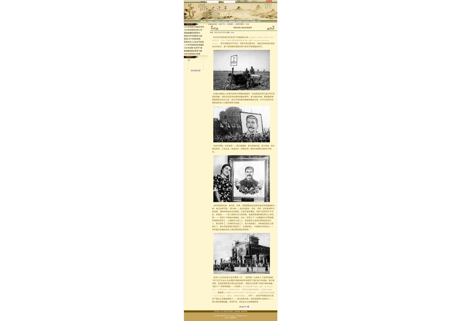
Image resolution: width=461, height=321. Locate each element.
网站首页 (203, 21)
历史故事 (239, 21)
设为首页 (217, 311)
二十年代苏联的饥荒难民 (194, 45)
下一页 (246, 307)
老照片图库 (240, 24)
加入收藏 (224, 311)
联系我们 (231, 311)
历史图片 (253, 21)
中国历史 (211, 21)
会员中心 (255, 1)
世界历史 (218, 21)
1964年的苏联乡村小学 (193, 30)
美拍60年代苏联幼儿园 (193, 36)
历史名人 (225, 21)
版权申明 (244, 311)
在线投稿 (269, 1)
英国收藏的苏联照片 (192, 33)
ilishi (232, 32)
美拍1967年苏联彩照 (192, 39)
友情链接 (237, 311)
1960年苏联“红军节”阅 (193, 48)
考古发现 (246, 21)
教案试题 (232, 21)
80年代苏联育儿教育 (192, 54)
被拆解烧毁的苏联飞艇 (193, 51)
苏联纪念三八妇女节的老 (194, 42)
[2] (243, 307)
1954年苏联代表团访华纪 (194, 27)
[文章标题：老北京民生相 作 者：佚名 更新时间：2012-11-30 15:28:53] (195, 69)
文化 (258, 21)
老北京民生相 (195, 71)
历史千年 (222, 24)
